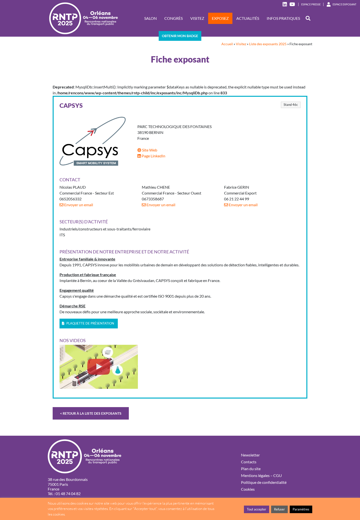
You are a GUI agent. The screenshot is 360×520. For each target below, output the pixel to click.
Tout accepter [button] (256, 509)
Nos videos (73, 340)
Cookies (248, 489)
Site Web (149, 150)
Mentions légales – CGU (261, 475)
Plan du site (251, 468)
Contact (70, 179)
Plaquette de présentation (90, 323)
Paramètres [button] (301, 509)
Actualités (247, 18)
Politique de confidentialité (264, 482)
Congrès (173, 18)
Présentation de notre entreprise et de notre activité (124, 251)
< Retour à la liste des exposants (90, 413)
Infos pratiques (283, 18)
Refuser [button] (279, 509)
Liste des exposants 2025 (268, 44)
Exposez (220, 18)
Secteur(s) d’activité (84, 221)
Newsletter (250, 455)
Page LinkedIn (153, 155)
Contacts (248, 461)
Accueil (227, 44)
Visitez (197, 18)
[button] (308, 18)
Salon (150, 18)
